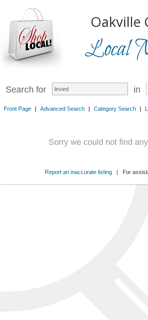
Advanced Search (62, 108)
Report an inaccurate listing (78, 172)
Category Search (115, 108)
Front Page (17, 108)
